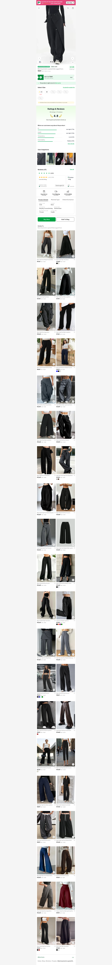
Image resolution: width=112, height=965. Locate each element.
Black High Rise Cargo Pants (43, 332)
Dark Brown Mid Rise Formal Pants (63, 730)
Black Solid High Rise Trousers (43, 946)
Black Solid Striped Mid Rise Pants (44, 367)
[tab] (43, 200)
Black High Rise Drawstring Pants (44, 730)
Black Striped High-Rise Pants (43, 620)
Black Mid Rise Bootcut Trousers (44, 767)
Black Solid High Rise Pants (43, 296)
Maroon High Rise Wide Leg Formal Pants (65, 911)
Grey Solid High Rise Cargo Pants (44, 911)
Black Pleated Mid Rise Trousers (63, 512)
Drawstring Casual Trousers (43, 693)
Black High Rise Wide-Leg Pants (63, 296)
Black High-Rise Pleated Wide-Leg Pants (65, 548)
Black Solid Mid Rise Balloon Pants (63, 583)
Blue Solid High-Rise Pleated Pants (44, 875)
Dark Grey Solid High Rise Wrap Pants (64, 475)
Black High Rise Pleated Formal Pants (45, 259)
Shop (43, 961)
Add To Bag (65, 219)
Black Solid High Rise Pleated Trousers (45, 512)
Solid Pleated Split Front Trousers (44, 548)
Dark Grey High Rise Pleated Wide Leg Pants (65, 657)
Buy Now (47, 219)
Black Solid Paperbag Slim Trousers (63, 767)
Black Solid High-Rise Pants (62, 259)
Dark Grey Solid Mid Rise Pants (43, 840)
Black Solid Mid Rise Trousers (62, 440)
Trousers (54, 961)
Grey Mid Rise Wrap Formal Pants (44, 404)
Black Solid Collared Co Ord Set (63, 804)
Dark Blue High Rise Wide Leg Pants (44, 804)
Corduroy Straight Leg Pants (62, 620)
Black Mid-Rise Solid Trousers (62, 693)
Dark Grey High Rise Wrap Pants (44, 657)
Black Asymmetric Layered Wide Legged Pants (70, 961)
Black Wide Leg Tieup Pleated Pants (64, 840)
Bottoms (48, 961)
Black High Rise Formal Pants (43, 475)
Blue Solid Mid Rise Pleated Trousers (64, 367)
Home (39, 961)
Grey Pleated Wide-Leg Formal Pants (64, 404)
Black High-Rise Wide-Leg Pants (44, 440)
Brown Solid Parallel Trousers (62, 875)
